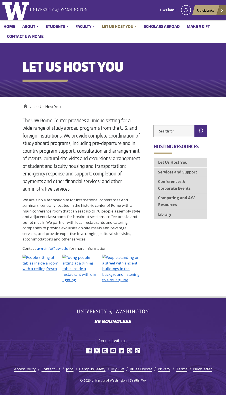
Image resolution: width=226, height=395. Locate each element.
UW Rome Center (25, 105)
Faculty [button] (83, 26)
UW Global (167, 10)
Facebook (89, 351)
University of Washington (16, 10)
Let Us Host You (173, 162)
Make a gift (198, 26)
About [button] (28, 26)
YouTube (113, 351)
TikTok (138, 351)
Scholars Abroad (162, 26)
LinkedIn (121, 351)
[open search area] (186, 10)
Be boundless (113, 321)
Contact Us (50, 368)
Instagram (105, 351)
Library (164, 214)
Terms (181, 368)
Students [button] (55, 26)
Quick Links (205, 10)
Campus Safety (92, 368)
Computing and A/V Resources (176, 201)
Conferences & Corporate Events (174, 185)
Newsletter (202, 368)
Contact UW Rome (25, 36)
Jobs (69, 368)
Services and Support (177, 172)
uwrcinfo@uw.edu (52, 248)
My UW (117, 368)
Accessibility (25, 368)
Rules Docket (141, 368)
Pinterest (129, 351)
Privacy (164, 368)
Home (9, 26)
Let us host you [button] (118, 26)
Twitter (97, 351)
